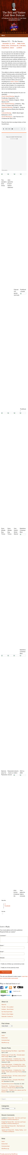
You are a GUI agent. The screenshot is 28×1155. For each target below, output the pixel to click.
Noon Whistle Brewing (8, 103)
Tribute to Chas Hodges (7, 1014)
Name (2, 945)
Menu (3, 35)
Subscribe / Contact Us (7, 1016)
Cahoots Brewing (6, 113)
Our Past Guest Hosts (7, 1011)
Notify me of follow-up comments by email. (12, 964)
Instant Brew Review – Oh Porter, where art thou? (14, 1075)
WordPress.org (5, 1042)
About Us (4, 1004)
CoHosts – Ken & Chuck (7, 1009)
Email (2, 951)
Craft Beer (22, 45)
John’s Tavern (14, 81)
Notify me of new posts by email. (10, 967)
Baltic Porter (21, 43)
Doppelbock (5, 47)
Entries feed (4, 1037)
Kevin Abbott (5, 1126)
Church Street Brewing (8, 96)
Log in (3, 1035)
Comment (3, 935)
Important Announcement (8, 1083)
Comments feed (5, 1040)
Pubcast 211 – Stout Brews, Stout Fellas (12, 921)
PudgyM (4, 1122)
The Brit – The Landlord (7, 1007)
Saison (12, 47)
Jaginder (4, 1130)
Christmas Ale (14, 45)
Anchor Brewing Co (7, 116)
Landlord (19, 47)
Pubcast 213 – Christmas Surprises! (10, 923)
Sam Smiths (5, 100)
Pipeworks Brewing (7, 107)
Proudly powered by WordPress (9, 1154)
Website (2, 957)
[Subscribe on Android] (4, 991)
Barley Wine (5, 45)
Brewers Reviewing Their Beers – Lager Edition (13, 1050)
